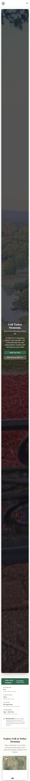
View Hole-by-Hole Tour (15, 357)
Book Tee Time (15, 352)
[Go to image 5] (18, 778)
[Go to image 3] (14, 778)
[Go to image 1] (10, 778)
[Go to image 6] (19, 778)
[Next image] (24, 768)
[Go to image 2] (11, 778)
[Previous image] (6, 768)
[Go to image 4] (16, 778)
